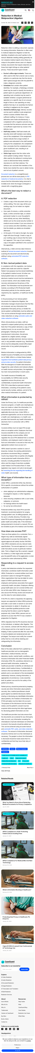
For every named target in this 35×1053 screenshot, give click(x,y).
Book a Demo (5, 1019)
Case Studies (21, 1010)
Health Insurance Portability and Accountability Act (14, 755)
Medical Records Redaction (9, 761)
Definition (5, 749)
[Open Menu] (33, 10)
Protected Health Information (9, 763)
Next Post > (30, 767)
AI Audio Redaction (6, 980)
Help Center (21, 1001)
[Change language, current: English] (29, 10)
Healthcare (5, 758)
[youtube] (14, 1029)
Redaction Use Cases (24, 1013)
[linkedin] (10, 1029)
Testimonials (4, 1010)
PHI (19, 761)
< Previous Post (5, 767)
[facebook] (2, 1029)
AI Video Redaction (6, 977)
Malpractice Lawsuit (21, 758)
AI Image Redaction (6, 986)
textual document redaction (17, 251)
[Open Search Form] (26, 10)
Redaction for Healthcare (25, 763)
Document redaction (8, 174)
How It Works (4, 1001)
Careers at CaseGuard (7, 1013)
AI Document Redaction (7, 983)
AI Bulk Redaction (6, 991)
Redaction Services (6, 994)
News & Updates (22, 749)
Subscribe (24, 969)
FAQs (19, 1004)
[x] (6, 1029)
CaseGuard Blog (22, 1007)
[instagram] (18, 1029)
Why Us (3, 1007)
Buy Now (3, 1016)
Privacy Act (25, 761)
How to (12, 749)
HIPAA (11, 758)
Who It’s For (4, 1004)
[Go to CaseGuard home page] (7, 10)
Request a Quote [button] (11, 15)
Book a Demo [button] (25, 15)
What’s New (21, 1016)
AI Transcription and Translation (9, 988)
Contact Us (4, 1022)
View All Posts (5, 771)
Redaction (5, 752)
